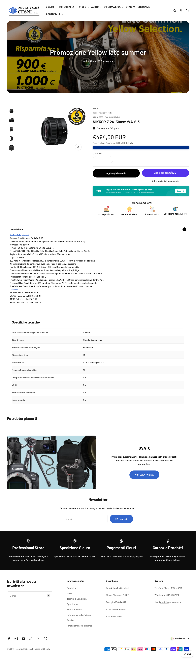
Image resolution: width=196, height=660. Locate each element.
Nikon (96, 108)
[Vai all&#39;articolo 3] (11, 130)
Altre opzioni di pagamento (165, 180)
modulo (164, 602)
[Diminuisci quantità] (97, 159)
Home (95, 113)
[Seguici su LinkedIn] (38, 639)
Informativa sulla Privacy (79, 614)
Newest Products (105, 113)
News (69, 593)
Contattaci (72, 588)
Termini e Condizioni (77, 598)
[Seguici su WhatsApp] (45, 639)
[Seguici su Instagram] (16, 639)
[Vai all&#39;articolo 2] (11, 121)
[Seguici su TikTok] (31, 639)
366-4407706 (172, 595)
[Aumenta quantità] (109, 159)
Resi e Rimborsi (75, 609)
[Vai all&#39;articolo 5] (11, 148)
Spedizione (72, 604)
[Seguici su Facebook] (9, 639)
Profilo (70, 620)
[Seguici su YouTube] (23, 639)
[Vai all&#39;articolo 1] (11, 111)
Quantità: (97, 153)
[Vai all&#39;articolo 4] (11, 139)
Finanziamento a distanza (79, 625)
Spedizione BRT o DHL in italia (119, 143)
